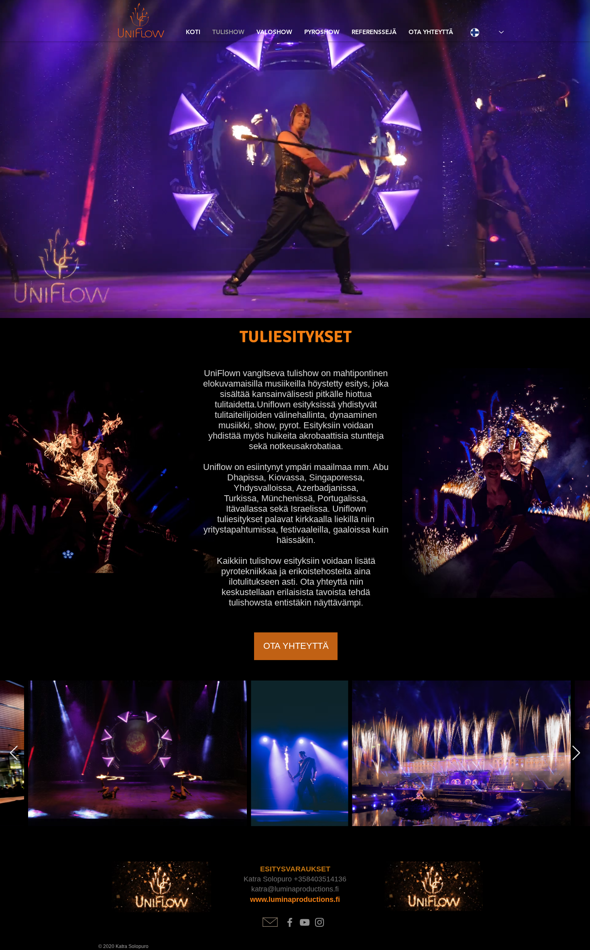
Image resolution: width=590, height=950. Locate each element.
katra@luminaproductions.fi (295, 889)
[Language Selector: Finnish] (487, 32)
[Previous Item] (13, 753)
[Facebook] (290, 922)
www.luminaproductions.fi (295, 899)
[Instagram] (319, 922)
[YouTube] (305, 922)
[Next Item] (576, 753)
